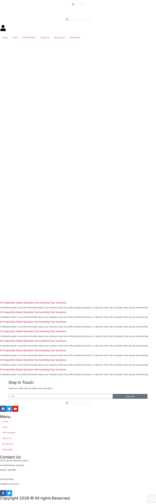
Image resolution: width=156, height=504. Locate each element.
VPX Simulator (29, 37)
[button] (78, 302)
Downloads (75, 37)
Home (5, 37)
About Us (45, 37)
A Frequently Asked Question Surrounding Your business (33, 302)
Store (15, 37)
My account (59, 37)
